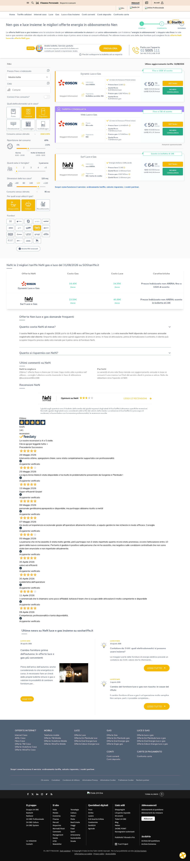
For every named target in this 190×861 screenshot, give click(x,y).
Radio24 (29, 813)
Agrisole (91, 828)
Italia (55, 809)
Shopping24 (120, 809)
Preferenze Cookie (126, 780)
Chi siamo (45, 780)
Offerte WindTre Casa (25, 749)
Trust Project (123, 844)
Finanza (56, 819)
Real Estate (75, 822)
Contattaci (56, 780)
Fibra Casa (20, 741)
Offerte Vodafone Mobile (55, 741)
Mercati (56, 822)
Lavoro (91, 816)
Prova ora (110, 48)
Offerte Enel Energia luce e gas (151, 741)
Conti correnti (113, 756)
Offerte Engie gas (115, 744)
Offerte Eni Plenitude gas (118, 738)
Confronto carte (144, 756)
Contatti (29, 844)
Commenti (57, 831)
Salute (55, 838)
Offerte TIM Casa (23, 744)
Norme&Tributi (59, 828)
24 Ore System (140, 851)
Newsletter (57, 844)
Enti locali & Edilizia (96, 819)
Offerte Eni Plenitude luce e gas (151, 738)
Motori (73, 816)
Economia (57, 816)
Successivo (37, 447)
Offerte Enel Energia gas (118, 741)
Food (73, 828)
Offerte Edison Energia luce (86, 744)
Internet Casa (21, 735)
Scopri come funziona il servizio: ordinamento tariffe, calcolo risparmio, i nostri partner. (97, 187)
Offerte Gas (112, 735)
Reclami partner (142, 780)
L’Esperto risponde (122, 813)
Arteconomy (75, 835)
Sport (73, 831)
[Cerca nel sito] (32, 3)
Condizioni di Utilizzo (71, 780)
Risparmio (57, 825)
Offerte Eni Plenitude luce (85, 738)
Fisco (90, 809)
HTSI (55, 841)
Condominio (93, 822)
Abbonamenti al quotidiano (152, 809)
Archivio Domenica (148, 844)
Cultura (73, 813)
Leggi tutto (27, 699)
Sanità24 (92, 825)
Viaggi (73, 825)
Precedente (25, 447)
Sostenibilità (76, 838)
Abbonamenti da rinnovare (152, 813)
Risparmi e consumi (68, 3)
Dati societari (65, 851)
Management (58, 835)
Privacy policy (98, 854)
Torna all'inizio (151, 794)
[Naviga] (27, 3)
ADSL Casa (20, 738)
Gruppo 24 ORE (32, 809)
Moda (73, 819)
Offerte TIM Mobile (52, 738)
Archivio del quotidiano (150, 841)
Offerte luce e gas (145, 735)
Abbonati (135, 3)
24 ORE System (32, 825)
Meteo (117, 825)
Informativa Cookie (108, 780)
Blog (116, 822)
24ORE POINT (120, 828)
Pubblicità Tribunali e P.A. (125, 837)
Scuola (73, 841)
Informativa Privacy (90, 780)
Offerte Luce (80, 735)
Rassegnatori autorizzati (125, 831)
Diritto (90, 813)
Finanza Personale (49, 3)
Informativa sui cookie (83, 854)
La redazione (31, 841)
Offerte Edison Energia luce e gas (152, 744)
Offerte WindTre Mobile (55, 744)
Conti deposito (113, 759)
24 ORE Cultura (32, 822)
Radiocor (29, 816)
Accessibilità (111, 854)
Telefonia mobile (51, 735)
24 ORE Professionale (35, 819)
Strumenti (119, 816)
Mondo (55, 813)
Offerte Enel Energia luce (85, 741)
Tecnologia (75, 809)
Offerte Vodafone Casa (26, 747)
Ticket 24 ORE (120, 819)
